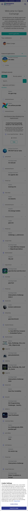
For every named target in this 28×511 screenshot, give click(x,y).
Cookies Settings (14, 504)
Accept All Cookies (14, 508)
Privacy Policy (17, 501)
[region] (14, 495)
